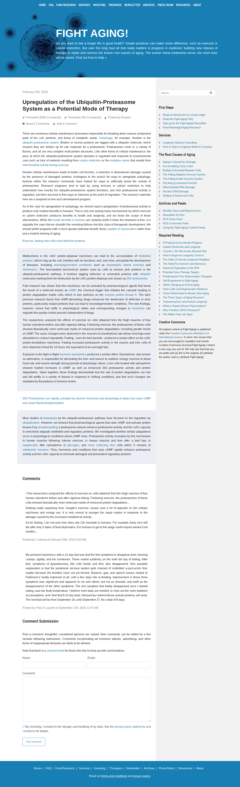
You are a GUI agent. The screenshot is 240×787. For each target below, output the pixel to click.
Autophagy (106, 137)
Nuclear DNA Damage (176, 191)
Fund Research (66, 5)
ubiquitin (145, 274)
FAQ (51, 5)
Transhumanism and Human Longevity (185, 301)
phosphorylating (48, 427)
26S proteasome (137, 278)
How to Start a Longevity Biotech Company (187, 146)
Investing (99, 5)
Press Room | (168, 768)
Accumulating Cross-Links (178, 166)
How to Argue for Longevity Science (183, 255)
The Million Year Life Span (178, 314)
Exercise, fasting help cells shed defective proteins (53, 240)
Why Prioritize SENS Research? (181, 310)
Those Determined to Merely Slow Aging (186, 293)
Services (84, 5)
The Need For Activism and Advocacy (184, 263)
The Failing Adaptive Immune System (184, 174)
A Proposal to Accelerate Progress (182, 242)
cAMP (72, 290)
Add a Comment (67, 123)
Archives (149, 5)
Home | (39, 768)
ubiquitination (31, 422)
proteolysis (50, 418)
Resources (183, 5)
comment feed (55, 650)
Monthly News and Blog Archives (182, 210)
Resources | (187, 768)
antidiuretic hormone (36, 449)
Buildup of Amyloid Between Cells (182, 170)
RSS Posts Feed (172, 219)
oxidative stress (119, 160)
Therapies (115, 5)
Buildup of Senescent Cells (178, 195)
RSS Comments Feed (175, 223)
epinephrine (78, 354)
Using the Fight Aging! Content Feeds (184, 227)
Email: (91, 657)
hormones (138, 308)
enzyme (110, 294)
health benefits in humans (69, 219)
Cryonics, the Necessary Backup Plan (185, 251)
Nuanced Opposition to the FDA (181, 267)
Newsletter (132, 5)
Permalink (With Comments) (43, 117)
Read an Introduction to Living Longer (184, 114)
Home (42, 5)
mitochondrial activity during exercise (45, 165)
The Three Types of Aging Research (183, 297)
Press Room (165, 5)
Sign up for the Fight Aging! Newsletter (184, 123)
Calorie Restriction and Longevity (182, 246)
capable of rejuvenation (121, 228)
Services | (86, 768)
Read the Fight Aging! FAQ (178, 118)
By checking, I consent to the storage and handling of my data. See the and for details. (86, 729)
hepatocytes (30, 445)
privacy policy (123, 726)
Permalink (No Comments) (84, 117)
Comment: (28, 673)
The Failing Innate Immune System (183, 178)
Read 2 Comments (38, 123)
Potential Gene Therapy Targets (181, 272)
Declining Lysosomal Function (180, 182)
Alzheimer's (30, 269)
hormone (65, 354)
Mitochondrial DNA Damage (179, 187)
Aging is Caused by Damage (179, 161)
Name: (26, 657)
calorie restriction (90, 160)
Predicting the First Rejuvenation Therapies (187, 276)
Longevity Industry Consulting (180, 142)
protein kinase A (126, 294)
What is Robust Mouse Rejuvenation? (184, 305)
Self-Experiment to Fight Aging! (180, 280)
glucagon (73, 445)
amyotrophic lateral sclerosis (125, 264)
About (197, 5)
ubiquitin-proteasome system (40, 142)
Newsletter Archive (173, 214)
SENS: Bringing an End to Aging (181, 284)
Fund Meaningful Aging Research (182, 127)
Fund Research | (66, 768)
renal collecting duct (101, 445)
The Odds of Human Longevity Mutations (186, 259)
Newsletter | (134, 768)
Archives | (151, 768)
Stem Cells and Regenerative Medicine (185, 289)
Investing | (101, 768)
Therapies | (117, 768)
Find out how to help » (91, 57)
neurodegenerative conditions (73, 264)
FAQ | (50, 768)
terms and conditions (114, 776)
